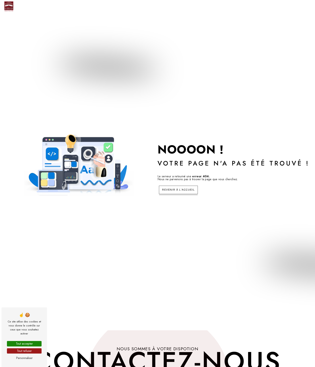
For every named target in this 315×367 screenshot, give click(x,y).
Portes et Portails (221, 6)
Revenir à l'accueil (178, 189)
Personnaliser (24, 358)
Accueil (153, 6)
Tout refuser (24, 351)
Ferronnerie (192, 6)
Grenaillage (250, 6)
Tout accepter (24, 344)
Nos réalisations (277, 6)
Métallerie (171, 6)
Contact (302, 6)
